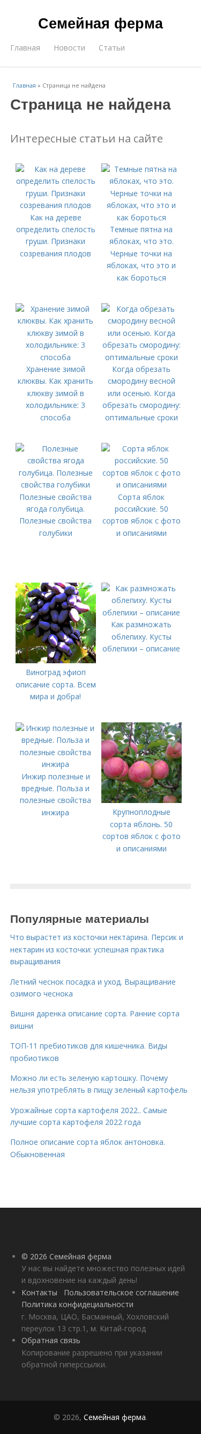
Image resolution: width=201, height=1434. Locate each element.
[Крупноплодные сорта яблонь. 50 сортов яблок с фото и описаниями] (141, 800)
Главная (25, 47)
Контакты (39, 1292)
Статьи (112, 47)
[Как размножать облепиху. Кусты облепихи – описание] (141, 612)
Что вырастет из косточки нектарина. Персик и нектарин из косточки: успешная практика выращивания (96, 949)
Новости (69, 47)
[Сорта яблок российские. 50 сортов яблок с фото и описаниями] (141, 484)
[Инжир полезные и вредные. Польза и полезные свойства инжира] (56, 764)
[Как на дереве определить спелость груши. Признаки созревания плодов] (56, 205)
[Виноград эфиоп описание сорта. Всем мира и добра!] (56, 660)
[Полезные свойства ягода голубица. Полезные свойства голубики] (56, 484)
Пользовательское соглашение (121, 1292)
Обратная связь (50, 1340)
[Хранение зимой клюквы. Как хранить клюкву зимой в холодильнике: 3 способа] (56, 357)
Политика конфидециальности (77, 1304)
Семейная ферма (100, 22)
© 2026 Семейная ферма (66, 1256)
